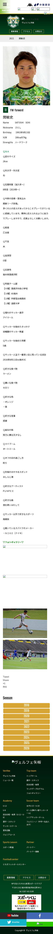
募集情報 (14, 31)
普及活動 (6, 830)
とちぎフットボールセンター (14, 864)
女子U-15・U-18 (32, 805)
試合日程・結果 (32, 784)
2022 (26, 727)
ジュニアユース (9, 834)
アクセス (26, 31)
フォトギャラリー (33, 793)
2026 (26, 748)
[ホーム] (4, 38)
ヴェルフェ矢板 (28, 22)
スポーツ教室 (8, 847)
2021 (11, 38)
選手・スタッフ (32, 780)
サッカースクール (10, 826)
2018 (26, 705)
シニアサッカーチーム (35, 817)
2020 (26, 716)
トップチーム (31, 775)
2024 (26, 737)
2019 (26, 711)
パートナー (30, 847)
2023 (26, 732)
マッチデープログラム (35, 788)
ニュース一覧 (8, 780)
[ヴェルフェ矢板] (26, 762)
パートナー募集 (32, 851)
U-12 (5, 805)
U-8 (4, 810)
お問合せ (38, 31)
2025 (26, 743)
